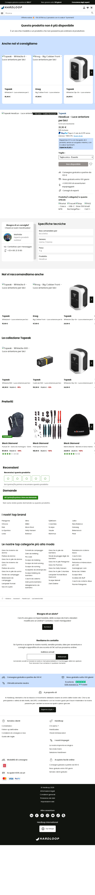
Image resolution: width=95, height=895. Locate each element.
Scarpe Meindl (54, 580)
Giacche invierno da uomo (10, 564)
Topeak (62, 113)
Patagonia (6, 521)
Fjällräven (52, 521)
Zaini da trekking (31, 553)
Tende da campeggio (10, 575)
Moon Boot (29, 527)
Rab (3, 527)
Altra (27, 521)
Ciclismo (8, 598)
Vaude (51, 530)
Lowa (4, 534)
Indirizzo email (47, 652)
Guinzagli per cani (79, 568)
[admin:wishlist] (90, 164)
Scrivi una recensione (66, 124)
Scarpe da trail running (34, 563)
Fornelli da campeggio (34, 550)
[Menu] (2, 13)
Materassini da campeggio (7, 579)
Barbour (28, 534)
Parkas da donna (8, 556)
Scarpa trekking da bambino (32, 574)
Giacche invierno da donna (10, 552)
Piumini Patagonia (79, 584)
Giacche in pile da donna (12, 559)
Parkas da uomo (8, 568)
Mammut (52, 534)
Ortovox (5, 524)
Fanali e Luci (26, 598)
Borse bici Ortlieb (79, 571)
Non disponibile (73, 164)
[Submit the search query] (92, 13)
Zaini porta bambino (33, 582)
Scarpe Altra (77, 575)
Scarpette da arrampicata (35, 570)
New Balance (77, 524)
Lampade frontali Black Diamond (58, 576)
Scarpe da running (32, 566)
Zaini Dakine (53, 583)
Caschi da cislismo (32, 579)
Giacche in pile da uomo (11, 571)
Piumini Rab (76, 559)
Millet (27, 524)
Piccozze (28, 557)
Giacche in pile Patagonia (59, 562)
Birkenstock (76, 530)
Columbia (52, 524)
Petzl (74, 534)
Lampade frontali (8, 583)
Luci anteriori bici (37, 598)
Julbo (74, 521)
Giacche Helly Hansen (57, 568)
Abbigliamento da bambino (32, 586)
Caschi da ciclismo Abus (82, 581)
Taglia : (62, 153)
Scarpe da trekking (32, 560)
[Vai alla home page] (3, 599)
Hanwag (75, 527)
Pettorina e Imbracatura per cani (81, 564)
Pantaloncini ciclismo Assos (80, 552)
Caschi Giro (76, 556)
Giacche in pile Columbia (59, 571)
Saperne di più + (66, 147)
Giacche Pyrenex (55, 565)
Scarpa (51, 527)
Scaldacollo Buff (78, 578)
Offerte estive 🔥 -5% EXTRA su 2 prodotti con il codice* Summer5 (47, 18)
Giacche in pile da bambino (56, 552)
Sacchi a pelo (7, 587)
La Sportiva (6, 530)
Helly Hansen (30, 530)
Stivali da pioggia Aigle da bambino (59, 557)
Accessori (16, 598)
